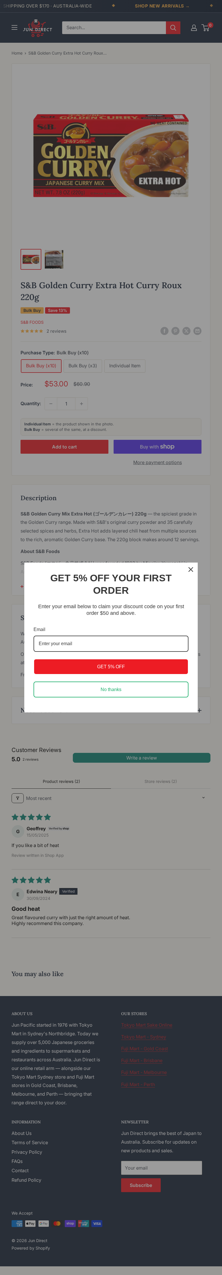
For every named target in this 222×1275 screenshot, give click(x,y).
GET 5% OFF (111, 666)
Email (39, 629)
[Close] (191, 569)
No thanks (111, 689)
